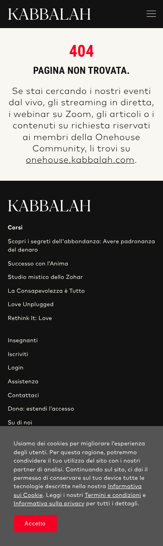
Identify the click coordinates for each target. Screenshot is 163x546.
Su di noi (20, 423)
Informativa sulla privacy (49, 504)
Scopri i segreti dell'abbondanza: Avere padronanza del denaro (81, 246)
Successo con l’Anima (38, 264)
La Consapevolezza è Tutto (46, 291)
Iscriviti (18, 354)
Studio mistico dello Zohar (45, 277)
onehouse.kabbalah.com (80, 160)
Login (15, 368)
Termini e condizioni (113, 495)
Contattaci (23, 395)
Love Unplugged (30, 304)
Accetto (35, 523)
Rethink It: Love (30, 318)
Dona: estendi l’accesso (41, 409)
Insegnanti (23, 340)
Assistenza (23, 382)
